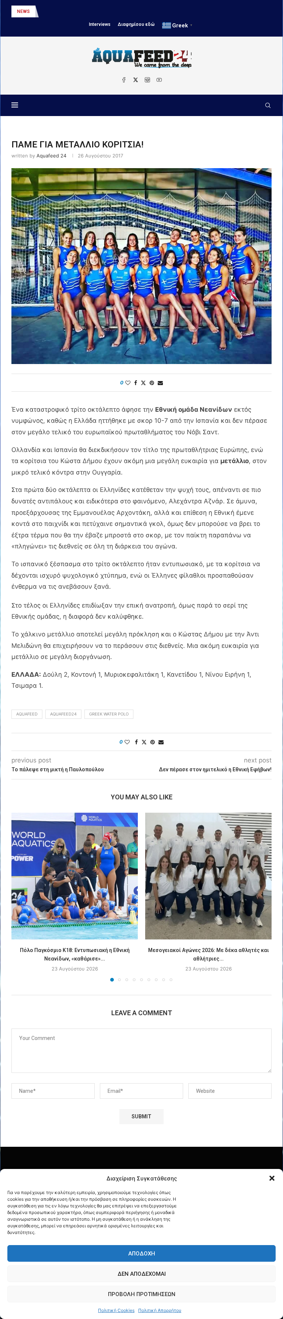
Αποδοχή (141, 1253)
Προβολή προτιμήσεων (141, 1294)
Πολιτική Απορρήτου (159, 1310)
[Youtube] (159, 79)
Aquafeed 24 (51, 156)
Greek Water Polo (109, 714)
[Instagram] (147, 79)
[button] (272, 1178)
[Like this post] (127, 383)
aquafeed (27, 714)
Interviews (100, 24)
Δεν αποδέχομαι (142, 1274)
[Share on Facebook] (135, 383)
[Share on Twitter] (143, 383)
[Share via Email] (160, 383)
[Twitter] (135, 79)
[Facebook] (123, 79)
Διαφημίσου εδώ (136, 24)
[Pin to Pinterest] (152, 383)
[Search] (268, 105)
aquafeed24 (63, 714)
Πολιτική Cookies (116, 1310)
